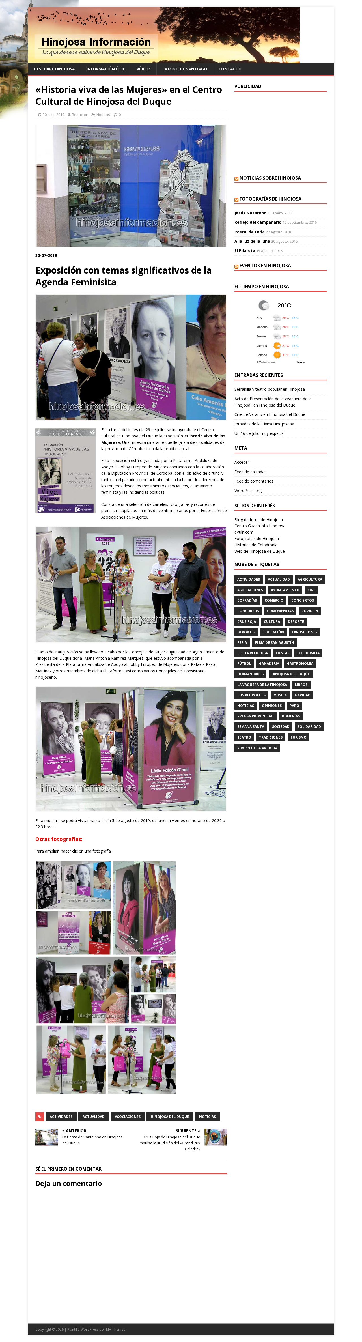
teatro (244, 737)
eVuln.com (243, 532)
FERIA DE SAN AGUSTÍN (274, 642)
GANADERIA (269, 663)
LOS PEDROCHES (251, 695)
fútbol (244, 663)
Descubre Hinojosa (54, 69)
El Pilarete (244, 250)
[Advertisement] (280, 132)
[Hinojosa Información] (164, 60)
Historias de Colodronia (255, 544)
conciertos (302, 600)
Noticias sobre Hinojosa (270, 178)
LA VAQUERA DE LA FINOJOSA (262, 684)
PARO (294, 705)
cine (311, 590)
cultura (272, 621)
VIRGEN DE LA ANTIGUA (257, 747)
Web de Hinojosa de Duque (259, 551)
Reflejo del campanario (257, 222)
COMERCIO (274, 600)
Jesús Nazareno (250, 213)
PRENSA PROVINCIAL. (255, 716)
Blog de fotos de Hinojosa (258, 519)
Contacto (230, 69)
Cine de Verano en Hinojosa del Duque (269, 414)
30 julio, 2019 (53, 114)
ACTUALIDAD (94, 1116)
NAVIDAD (303, 695)
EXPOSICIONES (304, 632)
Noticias (103, 114)
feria (242, 642)
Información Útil (106, 69)
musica (280, 695)
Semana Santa (250, 726)
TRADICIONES (271, 737)
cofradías (247, 600)
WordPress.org (248, 490)
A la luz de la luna (252, 241)
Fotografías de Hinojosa (270, 199)
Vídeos (144, 69)
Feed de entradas (250, 471)
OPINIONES (272, 705)
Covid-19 (309, 610)
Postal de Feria (249, 232)
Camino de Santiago (184, 69)
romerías (291, 716)
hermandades (250, 674)
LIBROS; (302, 684)
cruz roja (246, 621)
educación (273, 632)
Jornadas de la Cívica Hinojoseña (264, 424)
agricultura (310, 579)
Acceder (241, 462)
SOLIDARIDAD (309, 726)
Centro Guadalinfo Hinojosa (259, 525)
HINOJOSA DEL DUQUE (170, 1116)
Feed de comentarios (253, 481)
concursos (248, 610)
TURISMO (298, 737)
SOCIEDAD (281, 726)
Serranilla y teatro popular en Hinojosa (269, 389)
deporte (296, 621)
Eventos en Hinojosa (265, 266)
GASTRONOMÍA (300, 663)
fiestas (282, 653)
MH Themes (115, 1329)
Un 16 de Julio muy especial (259, 433)
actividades (61, 1116)
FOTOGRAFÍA (308, 653)
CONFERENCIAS (280, 610)
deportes (246, 632)
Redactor (79, 114)
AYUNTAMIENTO (285, 590)
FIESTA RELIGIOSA (252, 653)
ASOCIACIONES (128, 1116)
